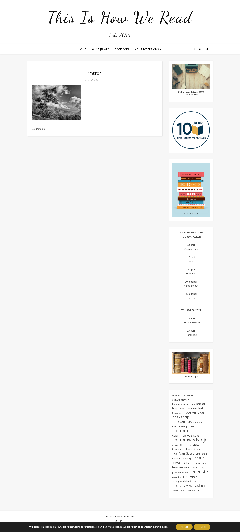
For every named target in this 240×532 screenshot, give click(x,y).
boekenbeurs (178, 413)
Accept (184, 526)
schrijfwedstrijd (181, 481)
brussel (176, 426)
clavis (191, 426)
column (180, 431)
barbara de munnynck (183, 404)
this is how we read (186, 485)
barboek (200, 403)
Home (82, 49)
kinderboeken (194, 449)
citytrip (184, 426)
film (182, 444)
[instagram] (199, 49)
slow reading (198, 481)
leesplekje (187, 458)
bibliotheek (191, 408)
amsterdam (177, 395)
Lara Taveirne (202, 453)
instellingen (161, 526)
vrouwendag (178, 490)
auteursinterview (180, 399)
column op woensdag (186, 435)
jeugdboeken (178, 449)
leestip (199, 458)
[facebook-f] (195, 49)
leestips (178, 463)
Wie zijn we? (100, 49)
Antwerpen (188, 395)
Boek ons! (122, 49)
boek (200, 408)
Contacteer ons (147, 49)
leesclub (176, 458)
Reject (202, 526)
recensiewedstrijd (180, 477)
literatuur (194, 467)
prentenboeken (180, 472)
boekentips (182, 422)
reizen (193, 476)
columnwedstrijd (190, 440)
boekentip (180, 417)
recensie (198, 472)
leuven (189, 463)
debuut (175, 445)
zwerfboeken (193, 490)
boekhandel (198, 422)
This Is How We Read (120, 17)
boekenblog (195, 412)
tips (203, 485)
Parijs (202, 467)
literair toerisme (180, 467)
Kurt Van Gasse (183, 453)
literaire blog (200, 463)
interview (192, 445)
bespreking (178, 408)
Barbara (40, 128)
